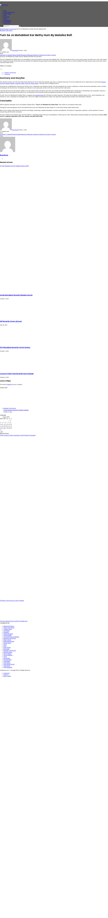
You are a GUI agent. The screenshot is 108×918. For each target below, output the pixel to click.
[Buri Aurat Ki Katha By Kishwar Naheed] (16, 837)
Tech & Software (7, 873)
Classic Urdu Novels (8, 12)
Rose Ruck (15, 50)
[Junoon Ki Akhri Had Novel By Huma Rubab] (14, 478)
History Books (7, 14)
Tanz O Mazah (7, 871)
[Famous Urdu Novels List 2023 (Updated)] (12, 818)
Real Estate (6, 17)
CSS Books (6, 848)
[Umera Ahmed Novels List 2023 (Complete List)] (13, 839)
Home (5, 10)
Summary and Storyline (10, 72)
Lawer (5, 862)
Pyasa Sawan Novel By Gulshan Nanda (15, 628)
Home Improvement (8, 859)
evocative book (39, 95)
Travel (5, 18)
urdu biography (7, 21)
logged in (9, 492)
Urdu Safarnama (7, 885)
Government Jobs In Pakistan (11, 855)
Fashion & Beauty (8, 852)
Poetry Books (7, 865)
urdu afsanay (6, 20)
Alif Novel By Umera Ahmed (11, 430)
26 (4, 646)
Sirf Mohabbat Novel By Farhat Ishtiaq (15, 456)
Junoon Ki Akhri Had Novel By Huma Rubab (17, 482)
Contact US (6, 891)
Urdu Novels (6, 23)
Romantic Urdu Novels (10, 29)
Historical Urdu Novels (9, 856)
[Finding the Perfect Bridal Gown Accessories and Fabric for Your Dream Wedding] (16, 798)
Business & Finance (8, 844)
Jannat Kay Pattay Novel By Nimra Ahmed (26, 83)
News (4, 15)
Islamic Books (7, 861)
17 (1, 644)
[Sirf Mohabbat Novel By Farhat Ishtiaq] (14, 452)
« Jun (1, 649)
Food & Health (7, 853)
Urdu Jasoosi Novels (8, 882)
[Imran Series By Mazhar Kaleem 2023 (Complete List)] (16, 817)
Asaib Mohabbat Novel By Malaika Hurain (16, 295)
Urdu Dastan (6, 881)
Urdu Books (6, 879)
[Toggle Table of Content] (1, 69)
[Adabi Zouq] (4, 5)
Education (6, 850)
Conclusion (7, 74)
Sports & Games (7, 870)
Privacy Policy (7, 894)
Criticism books (7, 847)
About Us (6, 892)
